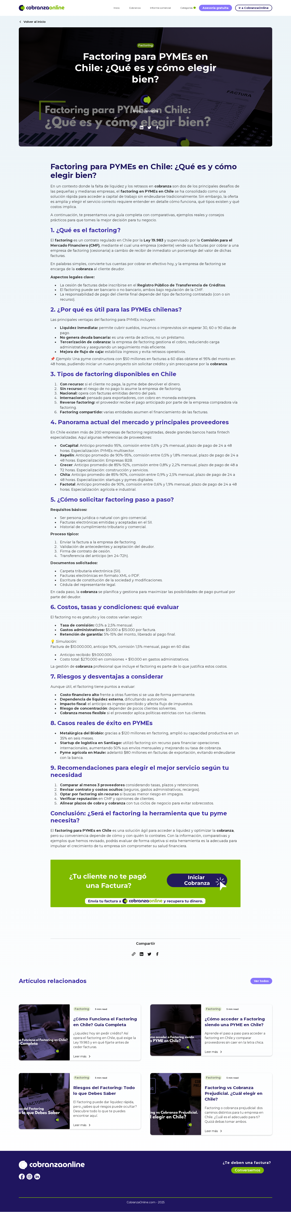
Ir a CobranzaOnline (254, 8)
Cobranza (135, 7)
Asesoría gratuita (215, 8)
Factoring (145, 45)
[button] (186, 8)
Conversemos (247, 1170)
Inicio (117, 7)
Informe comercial (160, 7)
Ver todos (261, 981)
